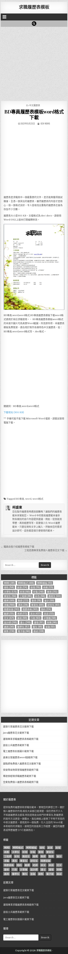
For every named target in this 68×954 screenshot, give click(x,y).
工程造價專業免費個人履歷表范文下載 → (45, 550)
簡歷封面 (11, 609)
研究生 (53, 605)
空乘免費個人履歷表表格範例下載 (20, 782)
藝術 (22, 618)
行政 (35, 618)
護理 (39, 622)
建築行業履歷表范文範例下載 (18, 726)
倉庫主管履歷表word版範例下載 (20, 757)
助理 (35, 587)
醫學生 (23, 626)
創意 (22, 587)
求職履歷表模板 (34, 7)
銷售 (9, 631)
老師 (22, 613)
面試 (38, 631)
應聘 (9, 600)
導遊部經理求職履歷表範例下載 (19, 776)
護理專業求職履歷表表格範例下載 (20, 739)
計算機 (50, 618)
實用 (52, 591)
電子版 (24, 631)
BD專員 (20, 498)
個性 (9, 587)
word (28, 498)
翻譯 (9, 613)
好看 (38, 591)
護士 (25, 622)
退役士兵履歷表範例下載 (16, 745)
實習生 (10, 596)
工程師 (26, 596)
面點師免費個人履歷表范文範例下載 (22, 763)
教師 (23, 600)
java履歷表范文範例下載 (16, 732)
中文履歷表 (34, 105)
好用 (25, 591)
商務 (48, 587)
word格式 (37, 498)
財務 (52, 622)
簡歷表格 (30, 609)
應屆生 (54, 596)
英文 (35, 613)
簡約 (46, 609)
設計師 (10, 622)
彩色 (40, 596)
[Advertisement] (34, 63)
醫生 (37, 626)
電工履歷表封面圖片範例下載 (18, 751)
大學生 (10, 591)
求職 (9, 605)
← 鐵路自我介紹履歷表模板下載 (17, 546)
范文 (9, 618)
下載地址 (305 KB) (14, 412)
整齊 (36, 600)
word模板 (44, 583)
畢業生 (37, 605)
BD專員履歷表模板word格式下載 (34, 114)
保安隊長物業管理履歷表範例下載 (20, 769)
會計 (49, 600)
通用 (9, 626)
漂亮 (23, 605)
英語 (49, 613)
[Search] (34, 23)
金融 (50, 626)
